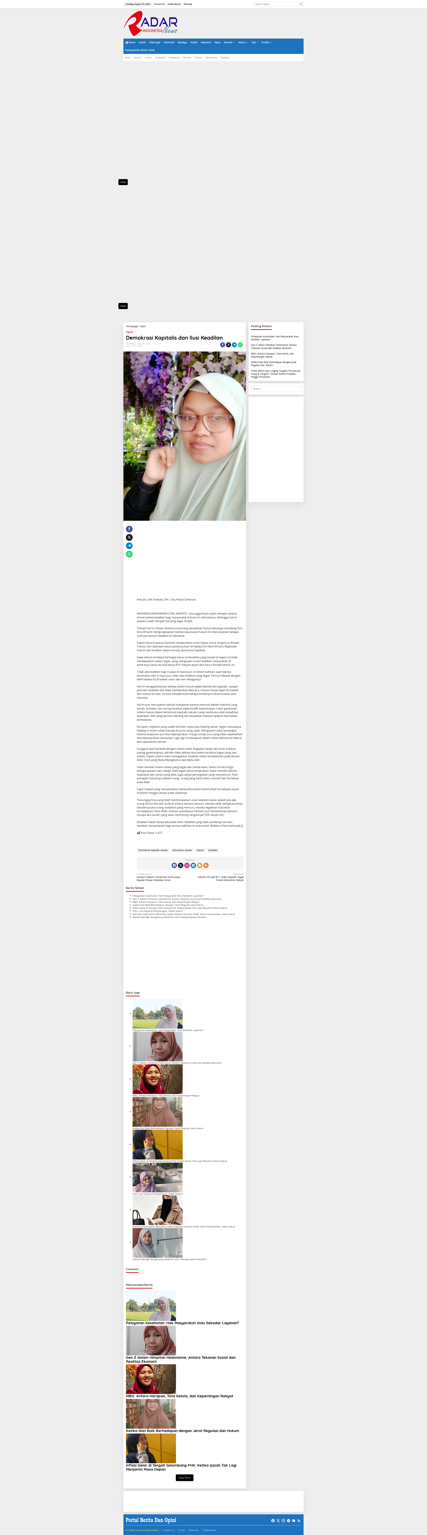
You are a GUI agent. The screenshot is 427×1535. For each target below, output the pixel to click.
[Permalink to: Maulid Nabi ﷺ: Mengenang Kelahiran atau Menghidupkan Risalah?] (158, 1242)
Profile (181, 1530)
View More (184, 1477)
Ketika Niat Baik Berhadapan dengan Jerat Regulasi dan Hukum (168, 904)
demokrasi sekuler (182, 850)
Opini (129, 332)
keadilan (212, 850)
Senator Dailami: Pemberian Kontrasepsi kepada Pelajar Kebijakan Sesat (158, 877)
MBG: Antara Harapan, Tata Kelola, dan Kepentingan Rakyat (166, 901)
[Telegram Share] (234, 344)
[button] (301, 4)
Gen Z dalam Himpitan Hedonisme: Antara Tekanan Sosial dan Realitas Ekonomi (177, 898)
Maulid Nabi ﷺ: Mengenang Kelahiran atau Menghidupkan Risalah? (169, 917)
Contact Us (168, 1530)
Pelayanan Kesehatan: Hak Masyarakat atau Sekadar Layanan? (168, 895)
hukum (200, 850)
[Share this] (222, 344)
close (123, 182)
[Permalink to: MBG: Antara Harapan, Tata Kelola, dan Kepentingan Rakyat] (158, 1079)
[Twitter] (180, 865)
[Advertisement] (138, 122)
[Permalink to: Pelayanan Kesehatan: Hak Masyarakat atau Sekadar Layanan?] (158, 1013)
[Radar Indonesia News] (150, 23)
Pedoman (194, 1530)
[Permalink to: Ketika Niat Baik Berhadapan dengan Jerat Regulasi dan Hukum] (158, 1111)
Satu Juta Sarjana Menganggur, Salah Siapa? (158, 910)
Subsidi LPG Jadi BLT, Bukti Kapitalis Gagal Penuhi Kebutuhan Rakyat (220, 877)
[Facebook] (174, 865)
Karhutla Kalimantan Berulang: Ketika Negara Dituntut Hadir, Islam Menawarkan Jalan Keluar (184, 914)
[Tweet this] (228, 344)
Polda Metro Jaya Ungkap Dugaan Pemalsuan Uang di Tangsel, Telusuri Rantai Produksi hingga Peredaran (275, 373)
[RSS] (206, 865)
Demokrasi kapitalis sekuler (153, 850)
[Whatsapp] (240, 344)
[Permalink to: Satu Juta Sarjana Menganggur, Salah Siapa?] (158, 1177)
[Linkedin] (193, 865)
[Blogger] (199, 865)
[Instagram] (187, 865)
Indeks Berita (209, 1530)
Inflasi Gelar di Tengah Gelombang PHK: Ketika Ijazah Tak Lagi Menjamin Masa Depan (180, 907)
